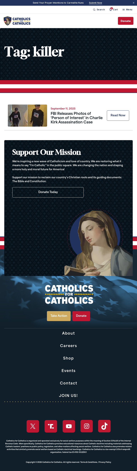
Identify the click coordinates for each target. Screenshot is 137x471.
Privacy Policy (104, 462)
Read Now (118, 115)
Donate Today (48, 192)
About (68, 333)
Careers (68, 346)
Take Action (58, 316)
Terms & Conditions (88, 462)
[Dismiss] (134, 3)
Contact (68, 383)
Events (69, 371)
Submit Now (95, 2)
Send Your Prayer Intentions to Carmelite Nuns (58, 2)
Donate (126, 21)
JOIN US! (68, 396)
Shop (68, 358)
